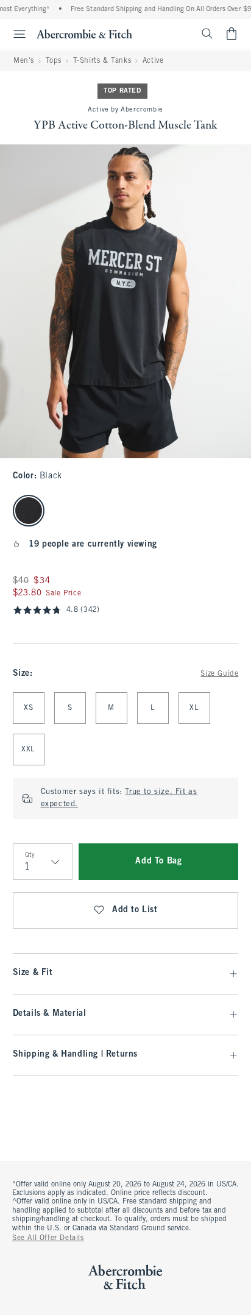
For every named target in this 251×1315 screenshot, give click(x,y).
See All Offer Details (48, 1238)
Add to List (135, 910)
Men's (23, 61)
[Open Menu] (14, 34)
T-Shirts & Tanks (102, 61)
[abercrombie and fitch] (84, 33)
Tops (54, 61)
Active (153, 61)
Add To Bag (158, 861)
